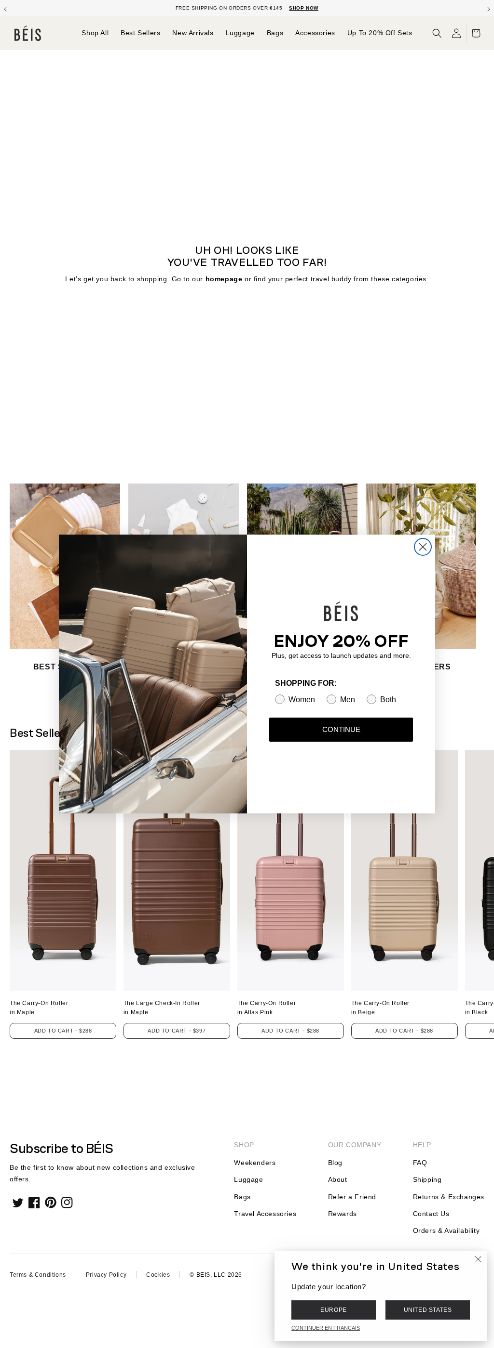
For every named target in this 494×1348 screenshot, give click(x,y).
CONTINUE (341, 729)
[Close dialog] (422, 546)
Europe (333, 1310)
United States (428, 1310)
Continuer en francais (325, 1328)
